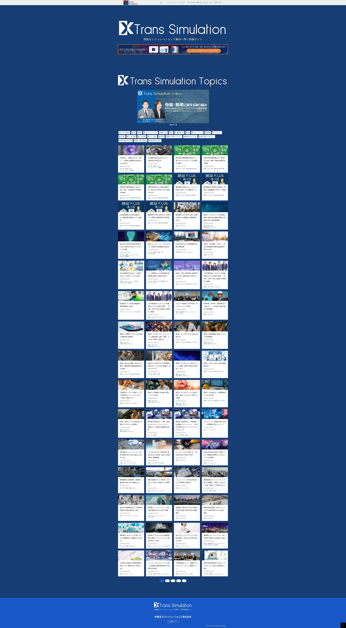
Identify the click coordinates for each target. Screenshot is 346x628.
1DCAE (123, 136)
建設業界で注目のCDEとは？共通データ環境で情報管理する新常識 (159, 216)
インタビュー (217, 132)
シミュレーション (198, 132)
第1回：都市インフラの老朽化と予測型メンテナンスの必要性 (131, 423)
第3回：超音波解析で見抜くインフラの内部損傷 (215, 335)
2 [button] (167, 580)
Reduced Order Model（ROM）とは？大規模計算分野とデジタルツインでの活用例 (214, 454)
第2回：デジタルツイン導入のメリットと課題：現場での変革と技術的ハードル (187, 365)
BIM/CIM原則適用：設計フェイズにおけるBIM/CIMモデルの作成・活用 (214, 510)
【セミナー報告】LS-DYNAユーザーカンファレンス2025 (187, 305)
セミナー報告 (152, 136)
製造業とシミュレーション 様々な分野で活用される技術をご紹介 (215, 537)
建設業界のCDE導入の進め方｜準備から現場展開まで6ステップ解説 (215, 188)
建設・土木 (164, 132)
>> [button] (184, 580)
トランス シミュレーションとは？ (176, 2)
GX (188, 132)
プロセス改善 (132, 136)
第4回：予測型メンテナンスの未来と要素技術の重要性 (131, 335)
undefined (134, 106)
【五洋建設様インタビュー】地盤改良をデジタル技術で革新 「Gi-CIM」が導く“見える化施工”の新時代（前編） (159, 307)
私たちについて (208, 2)
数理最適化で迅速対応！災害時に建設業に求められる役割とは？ (130, 481)
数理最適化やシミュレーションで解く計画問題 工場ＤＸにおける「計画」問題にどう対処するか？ (214, 482)
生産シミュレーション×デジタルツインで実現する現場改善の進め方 (159, 245)
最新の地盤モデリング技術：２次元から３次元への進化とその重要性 (158, 482)
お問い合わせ (218, 2)
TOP (161, 2)
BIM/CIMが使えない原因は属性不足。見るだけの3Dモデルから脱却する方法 (159, 189)
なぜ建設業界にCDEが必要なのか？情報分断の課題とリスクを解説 (130, 217)
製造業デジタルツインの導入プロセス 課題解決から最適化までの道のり (131, 538)
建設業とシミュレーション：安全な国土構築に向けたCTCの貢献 (158, 509)
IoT (134, 132)
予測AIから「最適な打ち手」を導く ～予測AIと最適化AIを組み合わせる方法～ (130, 160)
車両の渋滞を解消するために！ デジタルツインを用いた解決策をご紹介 (215, 565)
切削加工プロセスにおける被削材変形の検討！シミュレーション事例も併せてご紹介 (158, 538)
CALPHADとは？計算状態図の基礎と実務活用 (186, 245)
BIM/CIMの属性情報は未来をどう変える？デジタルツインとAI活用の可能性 (186, 160)
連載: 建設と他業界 (156, 140)
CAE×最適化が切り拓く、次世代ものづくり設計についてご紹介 (130, 274)
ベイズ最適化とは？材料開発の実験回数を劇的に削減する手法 (158, 274)
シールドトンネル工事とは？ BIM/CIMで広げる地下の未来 (186, 453)
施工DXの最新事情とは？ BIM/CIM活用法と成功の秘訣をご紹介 (131, 509)
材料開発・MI (180, 132)
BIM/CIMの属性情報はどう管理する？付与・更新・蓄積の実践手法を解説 (214, 160)
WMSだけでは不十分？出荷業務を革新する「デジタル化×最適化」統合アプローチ (159, 365)
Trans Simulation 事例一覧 (195, 2)
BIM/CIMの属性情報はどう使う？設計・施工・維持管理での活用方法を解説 (130, 189)
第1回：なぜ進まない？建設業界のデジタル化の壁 (215, 394)
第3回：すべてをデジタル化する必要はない (187, 335)
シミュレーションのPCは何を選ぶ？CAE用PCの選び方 (186, 481)
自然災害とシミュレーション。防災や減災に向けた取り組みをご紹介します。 (130, 454)
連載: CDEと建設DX (141, 140)
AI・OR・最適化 (125, 132)
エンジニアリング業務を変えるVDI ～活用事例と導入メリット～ (215, 423)
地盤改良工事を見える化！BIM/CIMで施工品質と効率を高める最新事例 (186, 510)
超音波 (208, 132)
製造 (140, 132)
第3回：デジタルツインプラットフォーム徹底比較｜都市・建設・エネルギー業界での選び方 (159, 336)
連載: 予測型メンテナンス (174, 136)
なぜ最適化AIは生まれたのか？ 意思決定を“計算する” (158, 159)
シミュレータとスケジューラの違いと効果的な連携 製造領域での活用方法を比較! (159, 565)
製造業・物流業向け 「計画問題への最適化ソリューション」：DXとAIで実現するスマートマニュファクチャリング (187, 426)
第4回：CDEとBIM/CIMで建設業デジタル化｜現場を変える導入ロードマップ (187, 275)
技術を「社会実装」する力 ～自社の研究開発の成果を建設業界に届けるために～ (214, 246)
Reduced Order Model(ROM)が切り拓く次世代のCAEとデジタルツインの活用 (131, 246)
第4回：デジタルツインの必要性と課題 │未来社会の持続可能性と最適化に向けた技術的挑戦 (215, 217)
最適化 (162, 136)
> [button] (178, 580)
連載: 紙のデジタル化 (191, 136)
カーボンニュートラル (151, 132)
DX (172, 132)
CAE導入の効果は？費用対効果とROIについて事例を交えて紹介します (131, 565)
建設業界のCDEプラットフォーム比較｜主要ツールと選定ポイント (187, 188)
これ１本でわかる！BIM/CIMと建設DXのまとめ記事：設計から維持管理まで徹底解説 (159, 454)
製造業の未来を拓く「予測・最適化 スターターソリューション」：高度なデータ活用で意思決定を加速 (159, 426)
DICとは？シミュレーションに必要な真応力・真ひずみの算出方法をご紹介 (186, 538)
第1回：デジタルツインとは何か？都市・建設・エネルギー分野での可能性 (187, 395)
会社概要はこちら (173, 621)
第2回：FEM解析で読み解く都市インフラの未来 (158, 394)
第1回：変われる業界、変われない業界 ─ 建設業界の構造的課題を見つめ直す (131, 365)
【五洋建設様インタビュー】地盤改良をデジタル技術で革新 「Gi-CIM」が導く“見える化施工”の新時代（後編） (215, 277)
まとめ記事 (142, 136)
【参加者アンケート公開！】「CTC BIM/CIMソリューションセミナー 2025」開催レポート (131, 395)
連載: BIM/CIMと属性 (126, 140)
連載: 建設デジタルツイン (207, 136)
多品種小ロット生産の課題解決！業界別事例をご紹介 (130, 305)
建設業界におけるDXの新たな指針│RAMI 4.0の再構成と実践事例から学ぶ (187, 217)
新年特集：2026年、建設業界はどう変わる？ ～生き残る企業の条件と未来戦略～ (215, 306)
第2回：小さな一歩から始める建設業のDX (215, 364)
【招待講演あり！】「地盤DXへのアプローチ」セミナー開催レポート (187, 565)
